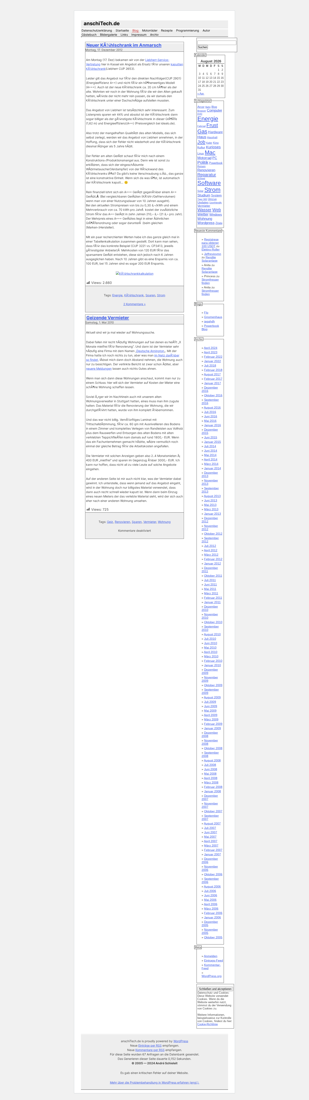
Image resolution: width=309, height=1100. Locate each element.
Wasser (204, 209)
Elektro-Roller (211, 249)
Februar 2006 (213, 913)
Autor (206, 30)
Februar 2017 (213, 378)
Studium (203, 195)
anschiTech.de (102, 23)
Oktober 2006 (213, 874)
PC (214, 158)
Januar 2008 (212, 791)
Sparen (150, 295)
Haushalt (212, 137)
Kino (216, 142)
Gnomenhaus (213, 317)
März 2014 (211, 464)
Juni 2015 (210, 437)
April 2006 (210, 904)
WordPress (180, 1041)
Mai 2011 (210, 589)
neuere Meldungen (99, 368)
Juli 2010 (210, 638)
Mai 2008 (210, 773)
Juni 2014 (210, 450)
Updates (203, 202)
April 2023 (210, 352)
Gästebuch (89, 34)
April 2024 (210, 348)
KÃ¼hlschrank (134, 295)
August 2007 (212, 823)
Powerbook (216, 163)
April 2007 (210, 841)
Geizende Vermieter (107, 317)
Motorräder (149, 30)
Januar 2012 (212, 563)
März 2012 (211, 554)
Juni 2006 (210, 895)
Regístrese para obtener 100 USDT (210, 243)
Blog (135, 30)
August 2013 (212, 496)
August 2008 (212, 760)
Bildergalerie (108, 34)
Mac (210, 152)
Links (124, 34)
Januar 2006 (212, 917)
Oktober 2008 (213, 748)
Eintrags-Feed (213, 960)
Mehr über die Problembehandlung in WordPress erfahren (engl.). (154, 1082)
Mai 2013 (210, 504)
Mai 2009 (210, 710)
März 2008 (211, 782)
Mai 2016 (210, 420)
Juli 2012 (210, 545)
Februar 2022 (213, 356)
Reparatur (206, 174)
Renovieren (122, 522)
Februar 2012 (213, 559)
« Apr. (200, 93)
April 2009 (210, 715)
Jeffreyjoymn (212, 254)
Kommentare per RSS (150, 1050)
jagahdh (209, 321)
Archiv (154, 34)
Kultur (201, 147)
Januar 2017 (212, 383)
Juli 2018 (210, 365)
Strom (161, 295)
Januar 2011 (212, 602)
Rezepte (167, 30)
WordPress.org (212, 976)
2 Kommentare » (134, 304)
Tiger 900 (202, 199)
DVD (199, 114)
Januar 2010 (212, 665)
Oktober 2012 (213, 533)
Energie (117, 295)
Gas (202, 131)
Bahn (208, 107)
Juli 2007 (210, 828)
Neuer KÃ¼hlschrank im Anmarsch (123, 45)
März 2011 (211, 593)
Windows (215, 214)
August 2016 (212, 407)
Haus (201, 137)
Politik (202, 162)
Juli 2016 (210, 412)
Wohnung (164, 522)
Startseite (122, 30)
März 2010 (211, 656)
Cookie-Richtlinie (207, 1024)
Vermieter (149, 522)
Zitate (218, 223)
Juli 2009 (210, 701)
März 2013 (211, 509)
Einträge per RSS (150, 1045)
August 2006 (212, 886)
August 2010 (212, 634)
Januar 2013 (212, 513)
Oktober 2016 (213, 395)
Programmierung (187, 30)
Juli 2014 (210, 446)
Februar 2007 (213, 850)
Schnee (201, 178)
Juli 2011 (210, 580)
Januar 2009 (212, 728)
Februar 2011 (213, 597)
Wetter (203, 214)
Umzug (212, 199)
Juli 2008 (210, 764)
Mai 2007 (210, 836)
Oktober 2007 (213, 811)
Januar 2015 (212, 441)
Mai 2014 (210, 455)
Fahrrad (201, 126)
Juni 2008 (210, 769)
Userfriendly (215, 202)
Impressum (139, 34)
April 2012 (210, 550)
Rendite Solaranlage (210, 259)
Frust (212, 125)
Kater (209, 142)
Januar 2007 (212, 854)
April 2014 (210, 459)
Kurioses (213, 147)
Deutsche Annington (150, 351)
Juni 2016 (210, 416)
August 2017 (212, 374)
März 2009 (211, 719)
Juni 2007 (210, 832)
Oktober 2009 (213, 685)
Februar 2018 (213, 370)
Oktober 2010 (213, 622)
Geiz (110, 522)
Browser (201, 110)
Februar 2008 (213, 787)
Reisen (201, 166)
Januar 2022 (212, 361)
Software (209, 183)
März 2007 (211, 845)
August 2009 (212, 697)
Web (216, 209)
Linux (200, 153)
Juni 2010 (210, 643)
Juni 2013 (210, 500)
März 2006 (211, 908)
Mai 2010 (210, 647)
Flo (206, 312)
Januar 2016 (212, 425)
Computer (214, 110)
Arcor (201, 106)
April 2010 (210, 652)
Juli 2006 (210, 891)
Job (201, 142)
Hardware (215, 132)
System (216, 195)
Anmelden (210, 956)
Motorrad (204, 158)
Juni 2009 (210, 706)
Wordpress (206, 223)
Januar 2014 (212, 468)
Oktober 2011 (213, 575)
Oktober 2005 (213, 937)
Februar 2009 (213, 723)
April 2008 (210, 778)
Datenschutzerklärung (97, 30)
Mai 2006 (210, 899)
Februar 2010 (213, 660)
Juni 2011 (210, 584)
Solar (200, 191)
